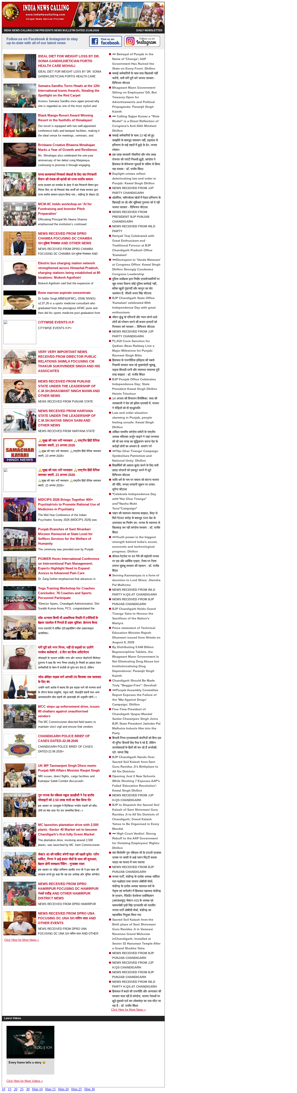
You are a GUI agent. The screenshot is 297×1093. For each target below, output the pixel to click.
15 (9, 1089)
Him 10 (37, 1089)
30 (28, 1089)
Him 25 (76, 1089)
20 (15, 1089)
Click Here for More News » (21, 940)
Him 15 (50, 1089)
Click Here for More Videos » (25, 1081)
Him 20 (63, 1089)
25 (21, 1089)
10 (3, 1089)
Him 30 (89, 1089)
